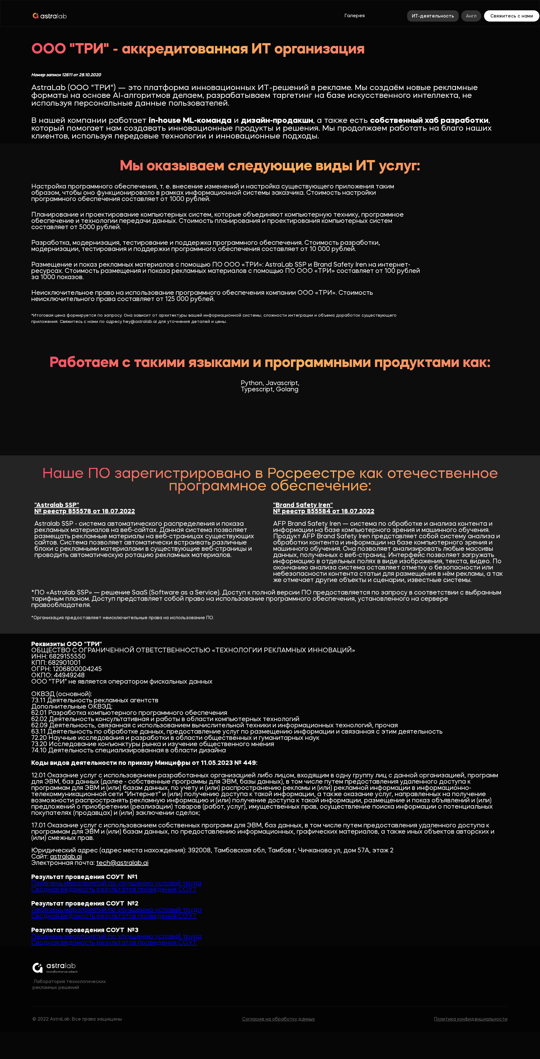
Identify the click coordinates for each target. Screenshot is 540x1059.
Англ (471, 16)
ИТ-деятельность (433, 16)
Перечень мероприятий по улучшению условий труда (116, 884)
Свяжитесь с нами (511, 16)
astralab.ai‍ (66, 857)
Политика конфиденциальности (471, 1019)
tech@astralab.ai (122, 863)
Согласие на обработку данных (278, 1019)
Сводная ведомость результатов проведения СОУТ (114, 890)
